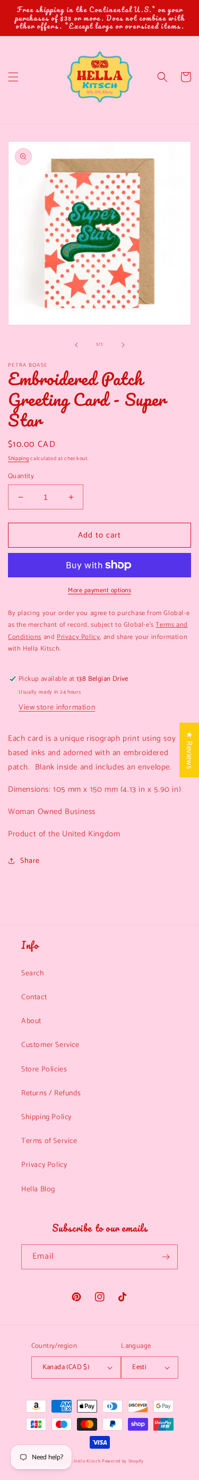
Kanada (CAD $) (66, 1367)
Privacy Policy (44, 1165)
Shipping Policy (46, 1117)
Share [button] (30, 861)
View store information (57, 708)
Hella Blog (38, 1189)
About (31, 1021)
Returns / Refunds (51, 1093)
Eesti (139, 1367)
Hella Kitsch (87, 1461)
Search (33, 973)
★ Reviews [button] (189, 749)
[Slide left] (76, 345)
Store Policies (44, 1069)
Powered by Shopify (123, 1461)
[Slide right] (123, 345)
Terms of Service (49, 1141)
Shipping (18, 458)
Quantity (21, 476)
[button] (13, 77)
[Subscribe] (165, 1256)
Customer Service (50, 1045)
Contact (34, 997)
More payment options (99, 590)
